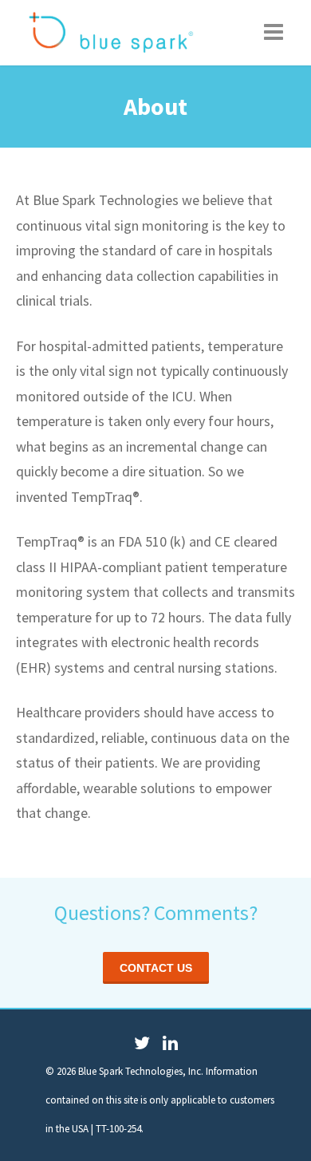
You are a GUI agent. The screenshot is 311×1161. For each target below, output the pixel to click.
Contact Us (156, 968)
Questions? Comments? (156, 912)
